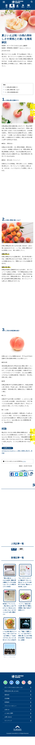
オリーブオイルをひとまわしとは (13, 687)
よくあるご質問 (9, 713)
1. (5, 87)
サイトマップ (8, 720)
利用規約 (7, 702)
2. (5, 89)
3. (5, 92)
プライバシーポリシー (10, 706)
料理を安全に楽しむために (12, 691)
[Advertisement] (17, 507)
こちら (24, 461)
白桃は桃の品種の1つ (12, 87)
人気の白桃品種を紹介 (12, 92)
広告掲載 (7, 698)
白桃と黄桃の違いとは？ (13, 89)
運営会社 (7, 694)
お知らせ (7, 709)
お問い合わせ (8, 717)
